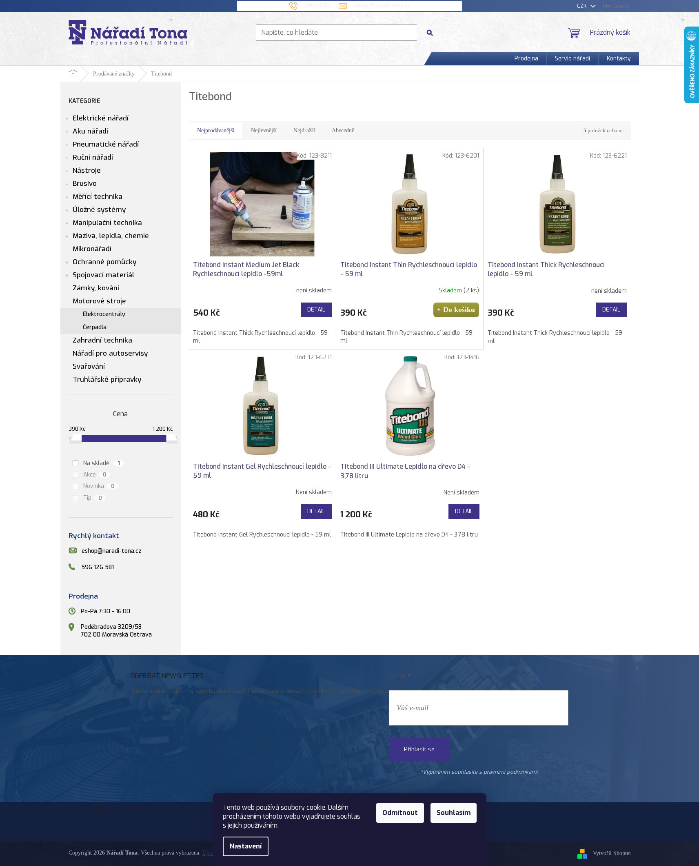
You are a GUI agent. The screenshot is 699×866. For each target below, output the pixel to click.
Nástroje (87, 170)
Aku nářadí (90, 131)
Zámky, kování (96, 288)
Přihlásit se (419, 749)
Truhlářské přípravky (107, 379)
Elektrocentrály (104, 314)
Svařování (89, 366)
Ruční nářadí (93, 157)
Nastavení (246, 846)
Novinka (99, 486)
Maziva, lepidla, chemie (111, 235)
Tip (92, 498)
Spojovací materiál (103, 275)
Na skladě (101, 463)
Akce (95, 475)
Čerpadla (95, 327)
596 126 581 (97, 568)
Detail (316, 310)
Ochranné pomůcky (104, 262)
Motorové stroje (99, 301)
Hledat (433, 32)
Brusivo (85, 183)
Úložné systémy (99, 209)
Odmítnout (400, 812)
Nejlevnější (264, 130)
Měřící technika (97, 196)
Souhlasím (453, 812)
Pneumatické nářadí (106, 144)
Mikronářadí (92, 249)
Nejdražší (304, 130)
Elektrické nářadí (101, 118)
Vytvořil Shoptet (612, 853)
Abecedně (343, 130)
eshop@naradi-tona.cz (112, 551)
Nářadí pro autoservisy (110, 353)
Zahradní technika (102, 340)
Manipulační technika (107, 222)
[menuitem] (526, 58)
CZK (582, 5)
